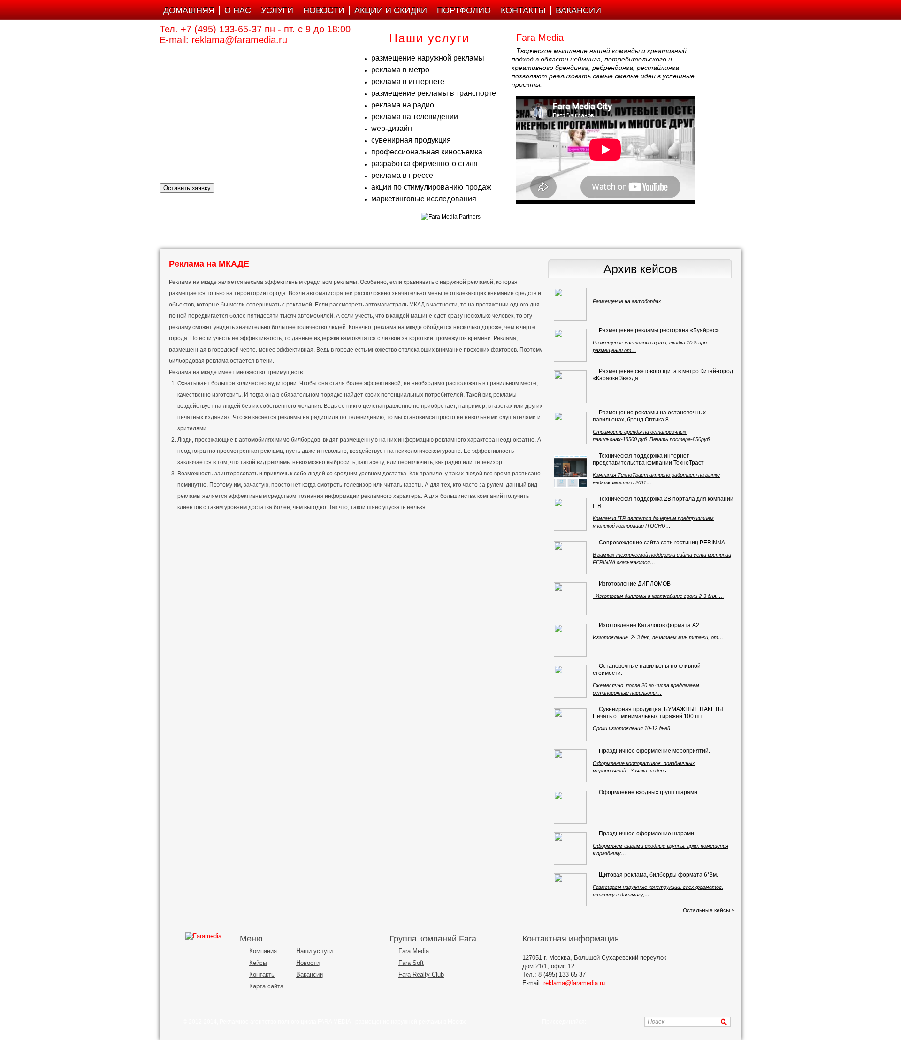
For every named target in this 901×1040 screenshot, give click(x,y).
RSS (632, 1021)
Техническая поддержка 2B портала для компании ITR (663, 502)
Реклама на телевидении (414, 117)
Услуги (277, 10)
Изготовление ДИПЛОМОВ (635, 584)
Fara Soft (411, 962)
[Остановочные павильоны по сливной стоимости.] (570, 681)
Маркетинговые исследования (423, 199)
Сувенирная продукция (411, 140)
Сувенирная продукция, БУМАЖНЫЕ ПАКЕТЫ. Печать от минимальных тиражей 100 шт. (659, 712)
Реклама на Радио (402, 105)
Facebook (608, 1021)
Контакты (523, 10)
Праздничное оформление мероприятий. (654, 751)
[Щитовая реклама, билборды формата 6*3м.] (570, 890)
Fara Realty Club (421, 974)
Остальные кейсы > (709, 910)
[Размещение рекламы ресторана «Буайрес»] (570, 345)
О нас (237, 10)
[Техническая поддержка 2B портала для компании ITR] (570, 514)
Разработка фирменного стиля (424, 164)
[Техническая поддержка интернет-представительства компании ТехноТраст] (570, 471)
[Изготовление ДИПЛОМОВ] (570, 599)
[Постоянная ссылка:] (598, 289)
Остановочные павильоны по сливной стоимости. (647, 669)
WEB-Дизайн (391, 128)
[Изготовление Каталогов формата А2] (570, 640)
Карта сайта (266, 986)
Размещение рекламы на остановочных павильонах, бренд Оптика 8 (649, 416)
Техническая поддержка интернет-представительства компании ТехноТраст (648, 459)
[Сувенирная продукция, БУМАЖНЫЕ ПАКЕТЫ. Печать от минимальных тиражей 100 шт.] (570, 724)
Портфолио (464, 10)
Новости (323, 10)
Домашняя (188, 10)
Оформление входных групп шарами (648, 792)
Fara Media (413, 951)
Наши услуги (314, 951)
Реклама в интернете (407, 81)
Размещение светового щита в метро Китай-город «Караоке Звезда (663, 375)
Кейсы (258, 962)
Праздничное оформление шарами (646, 833)
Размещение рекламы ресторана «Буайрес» (659, 330)
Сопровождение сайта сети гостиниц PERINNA (662, 542)
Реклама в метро (400, 70)
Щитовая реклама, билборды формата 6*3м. (658, 875)
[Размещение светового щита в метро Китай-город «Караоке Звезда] (570, 387)
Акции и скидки (390, 10)
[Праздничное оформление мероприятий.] (570, 766)
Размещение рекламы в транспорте (433, 93)
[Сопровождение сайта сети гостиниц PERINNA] (570, 557)
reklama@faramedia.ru (239, 40)
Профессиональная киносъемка (426, 152)
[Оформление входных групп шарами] (570, 807)
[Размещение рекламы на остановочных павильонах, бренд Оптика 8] (570, 428)
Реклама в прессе (402, 175)
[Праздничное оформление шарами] (570, 848)
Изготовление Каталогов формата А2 (649, 625)
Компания (263, 951)
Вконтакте (596, 1021)
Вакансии (578, 10)
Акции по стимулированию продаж (431, 187)
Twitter (620, 1021)
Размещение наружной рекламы (427, 58)
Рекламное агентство (248, 1021)
